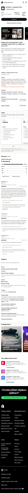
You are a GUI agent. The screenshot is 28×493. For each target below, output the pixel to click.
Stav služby (17, 462)
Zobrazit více (5, 209)
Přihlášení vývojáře (6, 474)
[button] (14, 364)
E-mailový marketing (19, 426)
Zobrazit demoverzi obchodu (14, 23)
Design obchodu (5, 426)
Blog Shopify (4, 455)
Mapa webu (4, 485)
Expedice (16, 431)
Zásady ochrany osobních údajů (9, 269)
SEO (15, 428)
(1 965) (18, 14)
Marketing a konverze (6, 428)
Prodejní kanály (5, 415)
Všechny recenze (16, 176)
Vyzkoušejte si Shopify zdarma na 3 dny (14, 397)
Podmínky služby (5, 477)
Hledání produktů (5, 417)
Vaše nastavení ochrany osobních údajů (11, 488)
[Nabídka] (26, 2)
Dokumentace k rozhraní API (4, 448)
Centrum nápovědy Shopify (6, 444)
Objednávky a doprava (7, 423)
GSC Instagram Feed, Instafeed (13, 361)
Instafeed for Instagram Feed (12, 370)
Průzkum (3, 457)
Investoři (16, 449)
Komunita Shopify (5, 452)
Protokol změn (12, 292)
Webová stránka (5, 283)
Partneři (16, 454)
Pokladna (3, 92)
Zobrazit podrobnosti (6, 319)
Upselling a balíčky (19, 423)
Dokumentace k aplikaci (7, 273)
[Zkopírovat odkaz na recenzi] (7, 181)
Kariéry (16, 446)
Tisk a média (17, 451)
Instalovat (14, 19)
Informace (17, 443)
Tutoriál (3, 271)
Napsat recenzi (5, 176)
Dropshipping (17, 415)
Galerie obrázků (5, 105)
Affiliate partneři (18, 457)
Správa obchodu (5, 431)
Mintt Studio (4, 281)
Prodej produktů (5, 420)
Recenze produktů (19, 420)
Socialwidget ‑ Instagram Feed (12, 376)
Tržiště (16, 417)
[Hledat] (23, 2)
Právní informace (18, 460)
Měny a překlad (18, 434)
